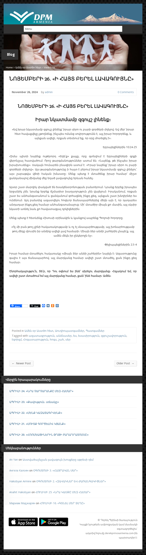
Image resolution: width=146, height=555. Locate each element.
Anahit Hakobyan (20, 492)
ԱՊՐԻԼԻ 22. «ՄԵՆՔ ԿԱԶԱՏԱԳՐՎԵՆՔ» (35, 413)
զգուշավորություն (113, 335)
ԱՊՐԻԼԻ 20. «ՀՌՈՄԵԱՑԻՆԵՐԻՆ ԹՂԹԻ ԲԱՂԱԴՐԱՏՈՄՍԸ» (49, 434)
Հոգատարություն (35, 339)
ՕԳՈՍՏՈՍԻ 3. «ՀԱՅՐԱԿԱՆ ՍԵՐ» (55, 470)
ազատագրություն (42, 335)
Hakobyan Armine (20, 481)
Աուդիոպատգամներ (69, 331)
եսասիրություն (88, 335)
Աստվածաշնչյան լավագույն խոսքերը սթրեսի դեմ (58, 459)
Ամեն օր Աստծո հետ (28, 67)
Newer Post (21, 363)
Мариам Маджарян (22, 503)
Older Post (125, 363)
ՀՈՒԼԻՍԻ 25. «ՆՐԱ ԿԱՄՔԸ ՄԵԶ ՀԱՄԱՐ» (63, 492)
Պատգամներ (95, 331)
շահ (61, 339)
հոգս (53, 339)
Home (9, 67)
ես (75, 335)
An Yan (13, 459)
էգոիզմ (17, 339)
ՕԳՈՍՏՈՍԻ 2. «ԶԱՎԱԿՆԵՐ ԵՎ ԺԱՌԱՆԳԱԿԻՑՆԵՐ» (71, 481)
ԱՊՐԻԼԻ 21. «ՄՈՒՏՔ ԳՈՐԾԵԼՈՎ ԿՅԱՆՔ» (37, 424)
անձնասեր (64, 335)
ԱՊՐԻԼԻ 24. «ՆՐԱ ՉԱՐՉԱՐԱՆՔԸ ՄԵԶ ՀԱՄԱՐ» (41, 391)
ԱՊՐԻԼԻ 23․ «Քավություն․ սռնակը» (34, 402)
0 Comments (114, 92)
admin (49, 92)
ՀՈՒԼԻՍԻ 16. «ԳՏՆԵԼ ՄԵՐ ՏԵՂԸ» (62, 503)
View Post (49, 67)
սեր (68, 339)
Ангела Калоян (19, 470)
